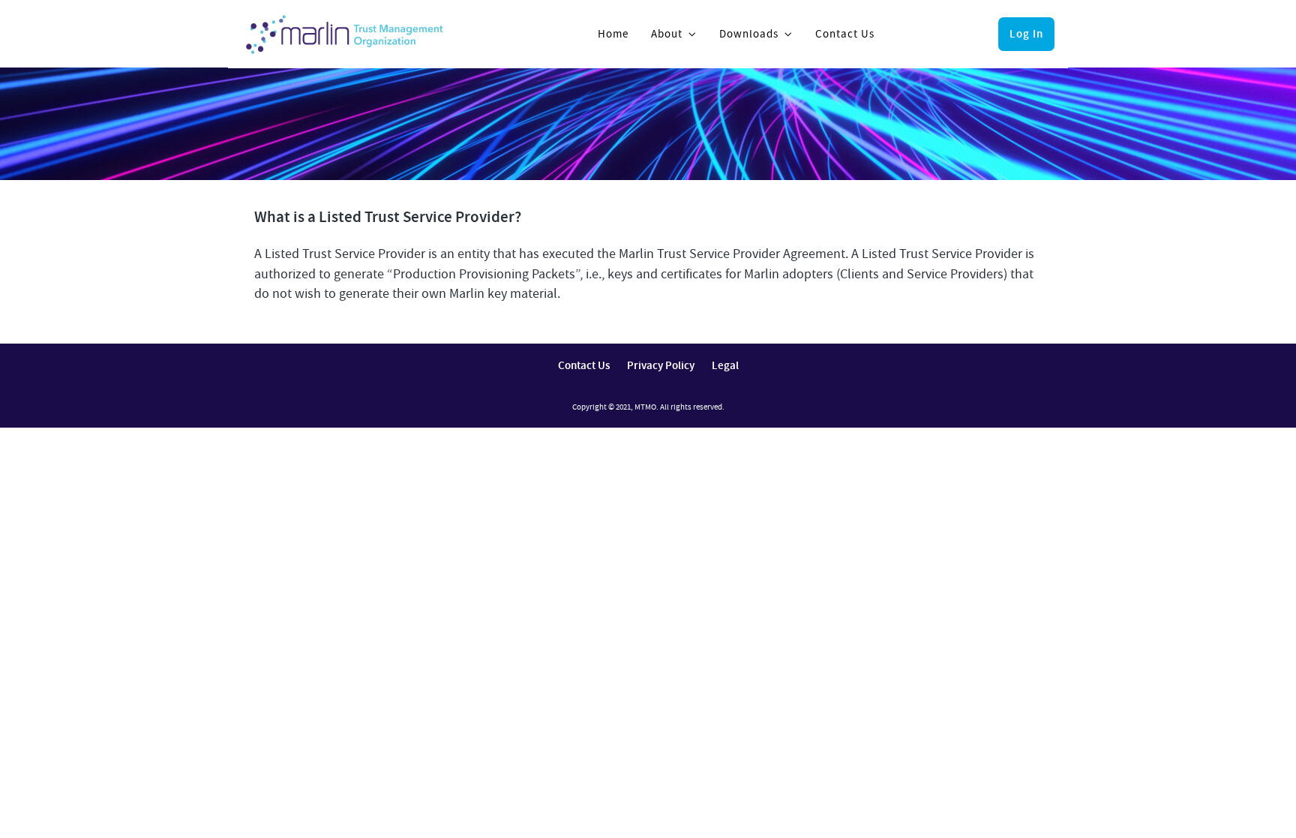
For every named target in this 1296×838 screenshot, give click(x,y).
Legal (725, 365)
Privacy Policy (660, 365)
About (666, 33)
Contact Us (844, 33)
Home (613, 33)
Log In (1026, 33)
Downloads (748, 33)
